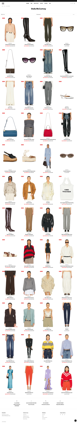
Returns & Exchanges (26, 417)
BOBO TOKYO (36, 3)
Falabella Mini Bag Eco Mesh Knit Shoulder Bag (48, 139)
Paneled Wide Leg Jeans (29, 107)
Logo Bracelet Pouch (10, 139)
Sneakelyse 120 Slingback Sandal (10, 171)
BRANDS (45, 3)
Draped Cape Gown (10, 392)
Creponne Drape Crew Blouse (10, 44)
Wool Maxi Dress (48, 171)
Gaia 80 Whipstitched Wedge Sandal (29, 171)
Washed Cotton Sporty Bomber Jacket (66, 266)
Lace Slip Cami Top (48, 329)
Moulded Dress (47, 266)
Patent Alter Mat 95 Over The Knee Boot (66, 76)
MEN (31, 3)
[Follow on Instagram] (62, 414)
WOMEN (27, 3)
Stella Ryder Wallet (10, 76)
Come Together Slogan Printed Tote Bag (66, 202)
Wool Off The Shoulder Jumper (29, 139)
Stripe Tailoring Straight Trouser (67, 234)
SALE (50, 3)
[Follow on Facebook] (60, 414)
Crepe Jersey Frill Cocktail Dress (48, 392)
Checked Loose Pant (48, 107)
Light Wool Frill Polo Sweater (29, 297)
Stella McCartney (10, 43)
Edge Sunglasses (29, 76)
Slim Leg (66, 329)
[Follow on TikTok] (64, 414)
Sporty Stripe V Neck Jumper (29, 266)
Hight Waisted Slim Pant (29, 392)
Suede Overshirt (29, 202)
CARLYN (41, 3)
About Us (43, 414)
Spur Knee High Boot (10, 234)
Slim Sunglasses (67, 44)
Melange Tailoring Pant (29, 234)
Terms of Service (44, 417)
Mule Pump (67, 107)
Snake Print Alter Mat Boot (29, 44)
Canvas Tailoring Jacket (29, 329)
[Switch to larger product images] (1, 14)
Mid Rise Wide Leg (10, 297)
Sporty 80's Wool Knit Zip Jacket (66, 392)
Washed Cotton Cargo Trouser (67, 297)
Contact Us (24, 414)
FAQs (43, 416)
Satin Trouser (10, 107)
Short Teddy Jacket (48, 297)
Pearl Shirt (48, 202)
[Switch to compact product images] (4, 14)
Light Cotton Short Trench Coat (10, 202)
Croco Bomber (48, 234)
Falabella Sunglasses (66, 171)
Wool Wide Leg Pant (48, 44)
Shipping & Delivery (26, 416)
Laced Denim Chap (67, 139)
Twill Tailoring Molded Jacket (10, 329)
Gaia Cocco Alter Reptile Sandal (10, 266)
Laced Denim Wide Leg (48, 76)
